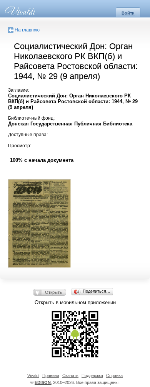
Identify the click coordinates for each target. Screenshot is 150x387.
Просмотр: (19, 145)
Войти (128, 13)
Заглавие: (18, 90)
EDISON (43, 382)
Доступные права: (28, 134)
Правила (50, 375)
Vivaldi (33, 375)
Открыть (53, 292)
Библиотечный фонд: (31, 118)
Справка (114, 375)
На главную (27, 30)
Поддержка (92, 375)
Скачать (70, 375)
